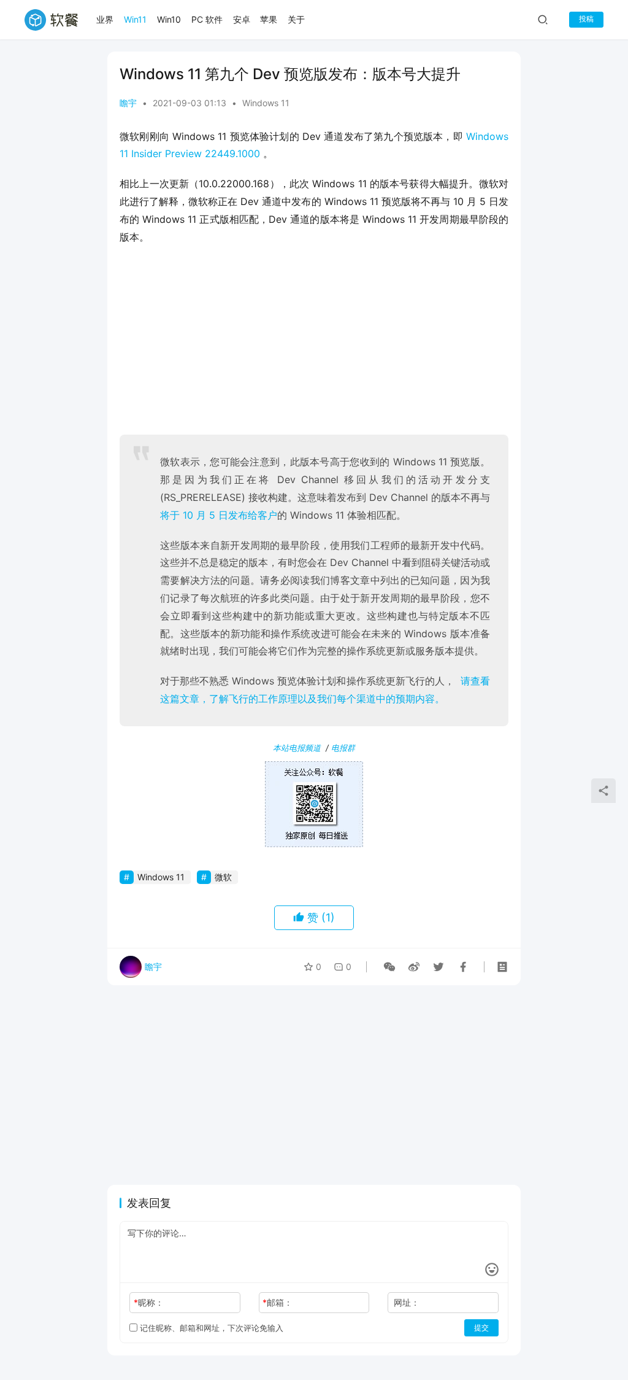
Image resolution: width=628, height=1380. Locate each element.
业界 (104, 19)
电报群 (343, 748)
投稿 (586, 18)
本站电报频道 (297, 748)
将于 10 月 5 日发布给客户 (218, 515)
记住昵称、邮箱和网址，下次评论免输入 (210, 1328)
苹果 (268, 19)
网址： (406, 1302)
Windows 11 (265, 103)
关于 (296, 19)
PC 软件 (207, 19)
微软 (223, 877)
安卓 (241, 19)
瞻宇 (128, 103)
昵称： (149, 1302)
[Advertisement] (314, 344)
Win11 (135, 19)
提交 (481, 1327)
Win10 (169, 19)
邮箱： (277, 1302)
